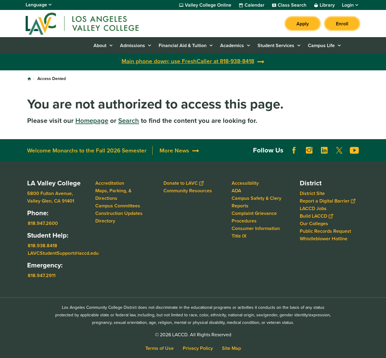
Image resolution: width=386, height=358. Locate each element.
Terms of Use (159, 348)
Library (327, 5)
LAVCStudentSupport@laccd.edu (63, 253)
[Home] (91, 23)
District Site (312, 193)
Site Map (231, 348)
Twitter (339, 150)
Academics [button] (232, 45)
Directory (105, 220)
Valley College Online (208, 5)
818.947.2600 (43, 223)
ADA (236, 190)
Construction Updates (119, 213)
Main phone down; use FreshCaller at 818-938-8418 (188, 61)
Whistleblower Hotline (323, 238)
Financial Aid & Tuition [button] (183, 45)
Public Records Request (325, 231)
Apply (302, 23)
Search (128, 121)
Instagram (309, 150)
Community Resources (187, 190)
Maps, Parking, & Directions (113, 194)
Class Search (292, 5)
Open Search (352, 45)
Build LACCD (313, 216)
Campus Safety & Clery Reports (256, 202)
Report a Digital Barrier (325, 200)
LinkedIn (324, 150)
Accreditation (109, 183)
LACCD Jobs (313, 208)
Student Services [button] (276, 45)
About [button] (99, 45)
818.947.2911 (41, 275)
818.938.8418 (42, 245)
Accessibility (245, 183)
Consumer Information (256, 228)
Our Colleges (314, 223)
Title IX (239, 235)
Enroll (342, 23)
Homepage (91, 121)
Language (36, 4)
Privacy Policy (198, 348)
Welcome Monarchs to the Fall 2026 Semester (87, 150)
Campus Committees (117, 205)
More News (174, 150)
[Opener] (380, 155)
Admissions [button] (132, 45)
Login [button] (348, 5)
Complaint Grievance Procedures (254, 217)
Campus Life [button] (321, 45)
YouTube (354, 150)
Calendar (254, 5)
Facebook (294, 150)
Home (29, 79)
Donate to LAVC (180, 183)
